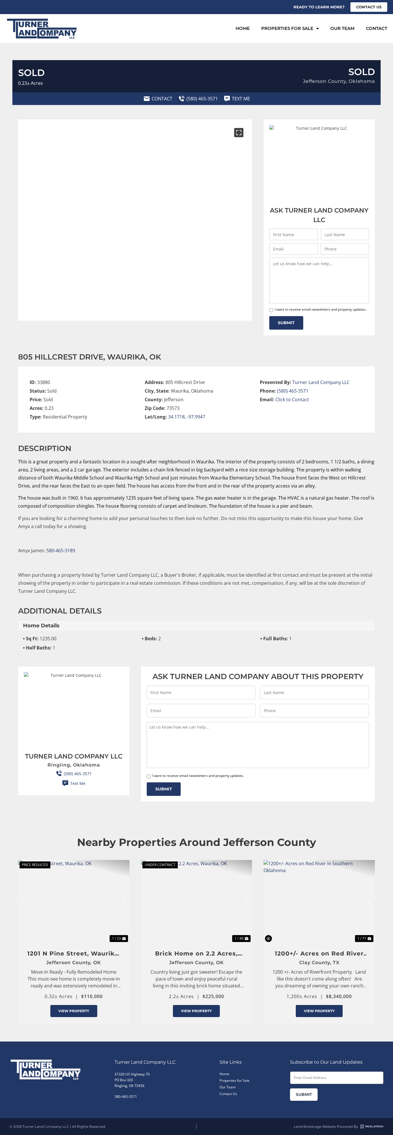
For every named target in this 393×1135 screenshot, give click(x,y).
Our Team (342, 28)
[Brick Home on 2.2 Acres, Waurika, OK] (196, 901)
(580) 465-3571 (292, 391)
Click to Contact (292, 399)
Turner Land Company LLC (321, 382)
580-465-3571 (126, 1096)
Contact (376, 28)
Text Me (77, 783)
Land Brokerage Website (315, 1126)
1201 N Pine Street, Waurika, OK (73, 954)
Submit (286, 322)
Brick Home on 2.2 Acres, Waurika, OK (196, 954)
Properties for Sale (287, 28)
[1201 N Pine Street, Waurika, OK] (73, 901)
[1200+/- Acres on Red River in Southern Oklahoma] (319, 901)
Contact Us (228, 1093)
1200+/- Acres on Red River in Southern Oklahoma (319, 954)
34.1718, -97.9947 (186, 417)
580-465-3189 (60, 550)
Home (243, 28)
